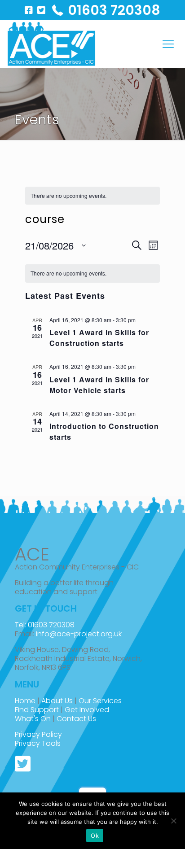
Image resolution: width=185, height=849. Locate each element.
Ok (95, 835)
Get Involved (87, 710)
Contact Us (76, 718)
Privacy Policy (38, 734)
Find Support (37, 710)
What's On (33, 718)
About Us (57, 701)
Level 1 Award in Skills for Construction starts (99, 337)
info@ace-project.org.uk (79, 634)
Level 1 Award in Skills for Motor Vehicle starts (99, 384)
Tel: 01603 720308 (45, 625)
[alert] (92, 196)
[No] (173, 820)
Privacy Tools (38, 743)
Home (25, 701)
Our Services (100, 701)
